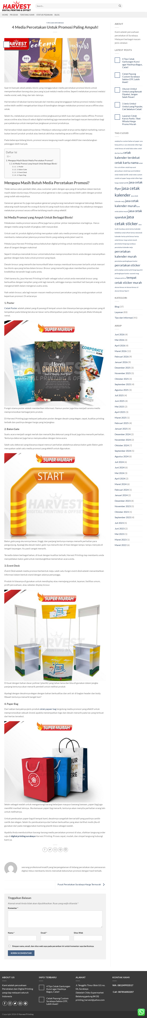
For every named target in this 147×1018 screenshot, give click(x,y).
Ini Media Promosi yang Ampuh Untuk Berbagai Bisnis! (35, 163)
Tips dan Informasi (55, 23)
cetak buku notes (132, 148)
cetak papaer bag (48, 709)
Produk (14, 15)
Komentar (13, 908)
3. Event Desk (22, 172)
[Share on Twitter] (50, 849)
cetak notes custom (135, 175)
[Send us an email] (20, 1003)
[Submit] (119, 6)
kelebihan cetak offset (122, 233)
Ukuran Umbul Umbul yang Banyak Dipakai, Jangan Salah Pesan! (132, 92)
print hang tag (134, 270)
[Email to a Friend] (55, 849)
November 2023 (123, 506)
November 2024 (123, 439)
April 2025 (120, 412)
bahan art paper (133, 141)
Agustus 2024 (121, 456)
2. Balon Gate (22, 169)
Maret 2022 (120, 545)
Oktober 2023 (122, 511)
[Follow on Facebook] (4, 1003)
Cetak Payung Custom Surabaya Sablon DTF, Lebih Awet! (131, 77)
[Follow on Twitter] (15, 1003)
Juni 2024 (119, 467)
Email (44, 933)
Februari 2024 (122, 489)
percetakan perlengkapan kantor (126, 261)
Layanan (119, 312)
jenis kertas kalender (133, 229)
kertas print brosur (127, 236)
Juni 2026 (119, 334)
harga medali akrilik (121, 183)
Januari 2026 (121, 362)
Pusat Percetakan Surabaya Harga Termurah (79, 884)
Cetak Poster (10, 308)
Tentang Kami (27, 15)
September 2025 (123, 384)
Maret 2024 (120, 484)
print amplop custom (122, 270)
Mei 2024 (119, 473)
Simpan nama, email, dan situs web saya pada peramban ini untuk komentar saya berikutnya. (53, 946)
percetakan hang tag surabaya (125, 244)
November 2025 (123, 373)
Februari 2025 (122, 423)
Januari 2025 (121, 428)
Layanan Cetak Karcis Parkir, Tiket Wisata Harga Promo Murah (131, 119)
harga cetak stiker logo (134, 178)
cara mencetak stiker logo (133, 145)
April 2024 (120, 478)
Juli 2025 (119, 395)
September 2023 (123, 517)
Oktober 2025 (122, 378)
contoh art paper (120, 178)
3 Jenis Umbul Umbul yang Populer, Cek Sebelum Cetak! (132, 106)
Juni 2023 (119, 528)
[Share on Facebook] (44, 849)
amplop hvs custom (121, 141)
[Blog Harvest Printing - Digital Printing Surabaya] (16, 6)
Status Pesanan (44, 15)
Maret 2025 (120, 417)
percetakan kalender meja (124, 247)
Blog (57, 15)
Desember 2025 (122, 367)
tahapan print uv (120, 278)
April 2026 (120, 345)
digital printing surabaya (23, 836)
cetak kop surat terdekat (131, 171)
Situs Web (78, 933)
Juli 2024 (119, 462)
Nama (11, 933)
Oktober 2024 (122, 445)
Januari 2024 (121, 495)
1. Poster (20, 167)
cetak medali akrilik (121, 175)
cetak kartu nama (126, 162)
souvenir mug (134, 273)
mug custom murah (130, 240)
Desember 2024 (122, 434)
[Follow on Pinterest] (25, 1003)
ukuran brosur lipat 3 (122, 291)
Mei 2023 (119, 534)
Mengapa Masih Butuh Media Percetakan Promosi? (30, 160)
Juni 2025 (119, 401)
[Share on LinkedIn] (65, 849)
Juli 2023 (119, 522)
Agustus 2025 (121, 389)
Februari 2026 (122, 356)
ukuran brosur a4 (120, 287)
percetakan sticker (127, 265)
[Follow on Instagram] (10, 1003)
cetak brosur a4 (120, 148)
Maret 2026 (120, 351)
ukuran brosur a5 (132, 287)
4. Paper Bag (21, 175)
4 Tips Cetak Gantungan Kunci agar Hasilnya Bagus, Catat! (132, 63)
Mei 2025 (119, 406)
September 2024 (123, 450)
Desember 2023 (122, 500)
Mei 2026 (119, 339)
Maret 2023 (120, 539)
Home (5, 15)
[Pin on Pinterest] (60, 849)
